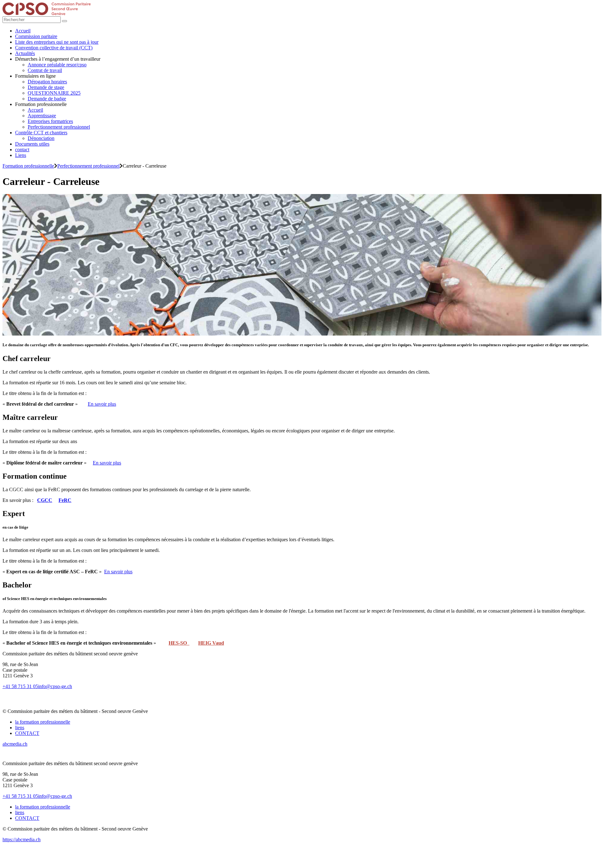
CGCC (44, 500)
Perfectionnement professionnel (88, 166)
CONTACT (27, 733)
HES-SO (179, 643)
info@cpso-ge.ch (55, 686)
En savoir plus (102, 404)
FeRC (65, 500)
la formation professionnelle (42, 722)
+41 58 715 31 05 (20, 686)
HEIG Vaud (211, 643)
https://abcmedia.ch (22, 839)
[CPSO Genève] (47, 13)
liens (19, 727)
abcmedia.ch (15, 744)
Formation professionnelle (28, 166)
